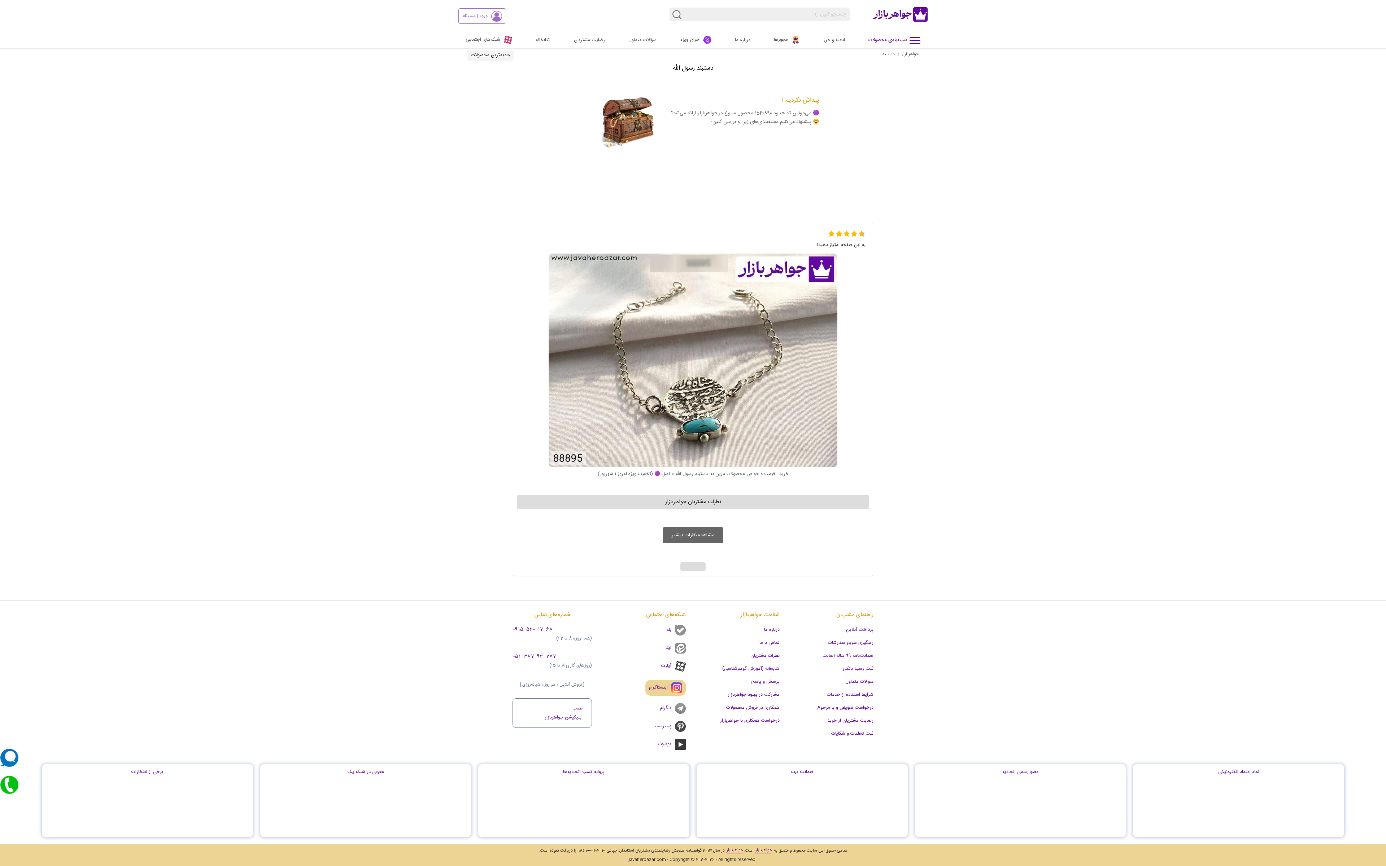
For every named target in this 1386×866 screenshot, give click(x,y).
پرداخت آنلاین (859, 630)
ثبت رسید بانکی (858, 669)
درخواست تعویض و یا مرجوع (845, 708)
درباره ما (742, 40)
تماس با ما (769, 643)
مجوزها (781, 40)
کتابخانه (543, 40)
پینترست (662, 726)
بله (668, 630)
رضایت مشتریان (589, 40)
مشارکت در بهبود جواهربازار (754, 695)
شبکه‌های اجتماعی (483, 40)
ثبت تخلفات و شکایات (852, 734)
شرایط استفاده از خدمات (850, 695)
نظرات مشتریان (765, 656)
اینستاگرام (658, 687)
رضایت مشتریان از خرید (850, 721)
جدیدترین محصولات (490, 55)
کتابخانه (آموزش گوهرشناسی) (751, 669)
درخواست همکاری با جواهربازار (750, 721)
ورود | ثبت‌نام (475, 16)
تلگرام (665, 708)
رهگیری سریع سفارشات (850, 643)
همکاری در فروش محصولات (753, 708)
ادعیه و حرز (834, 40)
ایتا (668, 648)
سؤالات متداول (642, 40)
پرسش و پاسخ (765, 682)
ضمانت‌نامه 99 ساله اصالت (848, 656)
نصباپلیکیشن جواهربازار (564, 712)
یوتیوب (664, 744)
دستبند (888, 54)
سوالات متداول (859, 682)
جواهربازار (910, 54)
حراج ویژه (689, 40)
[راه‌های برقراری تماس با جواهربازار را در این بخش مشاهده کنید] (9, 785)
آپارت (666, 666)
